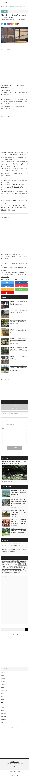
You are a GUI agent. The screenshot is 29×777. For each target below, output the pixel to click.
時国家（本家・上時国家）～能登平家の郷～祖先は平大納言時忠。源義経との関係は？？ (18, 530)
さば (25, 19)
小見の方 (11, 168)
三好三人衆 (4, 561)
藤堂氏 (16, 570)
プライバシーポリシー (12, 771)
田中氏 (19, 567)
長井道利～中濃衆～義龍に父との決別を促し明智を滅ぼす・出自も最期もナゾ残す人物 (14, 462)
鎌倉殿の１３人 (14, 534)
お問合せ (18, 771)
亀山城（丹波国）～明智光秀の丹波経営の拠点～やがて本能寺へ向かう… (18, 367)
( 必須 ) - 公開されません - (9, 424)
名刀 (13, 562)
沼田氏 (20, 566)
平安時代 (13, 525)
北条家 (2, 699)
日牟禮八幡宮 (15, 564)
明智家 (3, 19)
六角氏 (7, 562)
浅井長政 (11, 567)
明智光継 (3, 85)
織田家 (21, 334)
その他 (11, 481)
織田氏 (19, 569)
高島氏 (16, 572)
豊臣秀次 (20, 570)
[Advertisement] (14, 65)
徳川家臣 (3, 681)
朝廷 (2, 702)
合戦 (10, 562)
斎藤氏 (4, 564)
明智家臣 (17, 304)
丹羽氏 (8, 561)
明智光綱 (16, 187)
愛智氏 (24, 562)
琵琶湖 (16, 567)
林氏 (6, 566)
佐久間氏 (22, 561)
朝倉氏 (3, 566)
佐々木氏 (16, 561)
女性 (16, 314)
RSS (14, 767)
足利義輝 (6, 572)
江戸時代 (3, 678)
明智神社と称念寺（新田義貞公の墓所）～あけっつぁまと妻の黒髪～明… (18, 340)
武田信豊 (15, 154)
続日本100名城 (11, 569)
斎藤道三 (3, 161)
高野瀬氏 (19, 572)
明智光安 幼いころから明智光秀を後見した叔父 (15, 272)
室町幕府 (3, 705)
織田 (16, 569)
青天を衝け (3, 716)
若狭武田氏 (11, 570)
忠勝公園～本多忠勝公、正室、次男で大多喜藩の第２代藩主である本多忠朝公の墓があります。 (18, 502)
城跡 (18, 562)
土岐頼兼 (22, 99)
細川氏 (6, 569)
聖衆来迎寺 (6, 570)
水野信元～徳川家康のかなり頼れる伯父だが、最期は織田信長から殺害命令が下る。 (18, 492)
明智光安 (3, 210)
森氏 (15, 566)
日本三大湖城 (9, 564)
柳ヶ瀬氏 (9, 566)
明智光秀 (8, 19)
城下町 (15, 562)
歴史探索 (4, 2)
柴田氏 (12, 566)
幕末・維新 (3, 713)
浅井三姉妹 (5, 567)
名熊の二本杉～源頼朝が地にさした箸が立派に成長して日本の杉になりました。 (18, 512)
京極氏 (12, 561)
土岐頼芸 (19, 161)
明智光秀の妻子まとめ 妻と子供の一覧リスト (14, 279)
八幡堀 (25, 561)
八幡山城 (3, 562)
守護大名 (12, 161)
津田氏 (24, 566)
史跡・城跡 (24, 350)
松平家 (2, 684)
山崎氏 (22, 562)
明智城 (24, 92)
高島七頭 (12, 572)
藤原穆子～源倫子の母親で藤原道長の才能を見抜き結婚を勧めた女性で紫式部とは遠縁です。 (18, 521)
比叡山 (17, 566)
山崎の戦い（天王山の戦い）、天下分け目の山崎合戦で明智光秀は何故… (18, 331)
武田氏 (2, 675)
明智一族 (12, 19)
